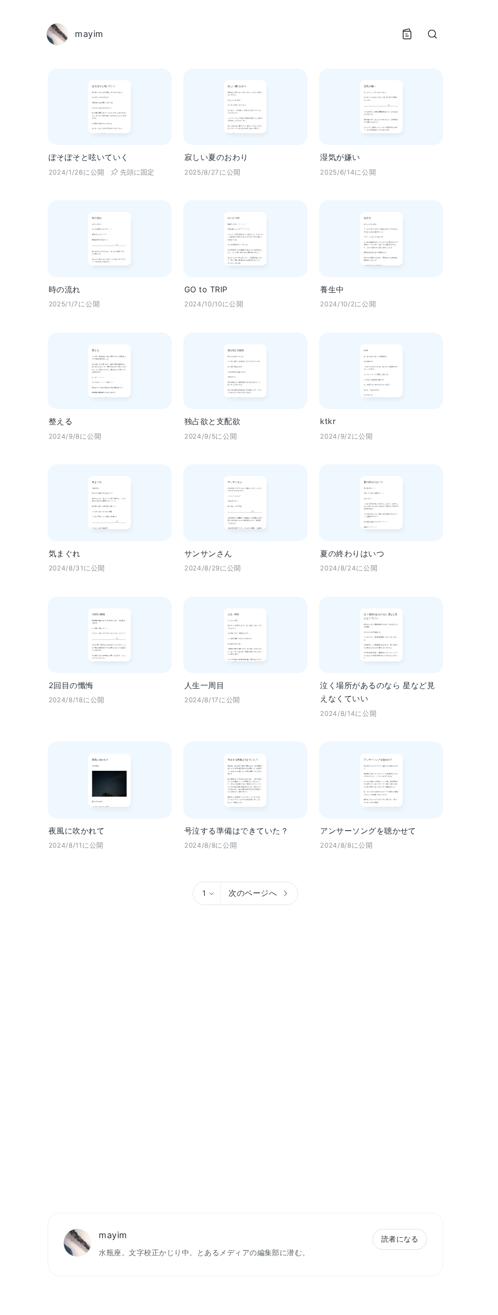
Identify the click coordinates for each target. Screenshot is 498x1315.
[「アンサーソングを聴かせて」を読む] (381, 780)
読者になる (400, 1239)
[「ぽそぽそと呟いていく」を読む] (110, 107)
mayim (113, 1235)
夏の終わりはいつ (352, 553)
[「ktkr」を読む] (381, 371)
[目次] (407, 34)
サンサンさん (208, 553)
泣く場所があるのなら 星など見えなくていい (377, 691)
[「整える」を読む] (110, 371)
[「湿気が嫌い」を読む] (381, 107)
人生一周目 (204, 685)
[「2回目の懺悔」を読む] (110, 635)
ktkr (328, 421)
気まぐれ (65, 553)
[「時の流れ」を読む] (110, 238)
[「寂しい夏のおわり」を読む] (245, 107)
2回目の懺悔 (71, 685)
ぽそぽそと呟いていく (89, 157)
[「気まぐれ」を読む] (110, 502)
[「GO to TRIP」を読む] (245, 238)
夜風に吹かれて (77, 830)
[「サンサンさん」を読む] (245, 502)
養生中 (332, 289)
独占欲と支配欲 (212, 421)
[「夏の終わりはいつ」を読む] (381, 502)
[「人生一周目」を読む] (245, 635)
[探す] (432, 34)
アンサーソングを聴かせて (368, 830)
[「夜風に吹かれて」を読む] (110, 780)
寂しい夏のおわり (216, 157)
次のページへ (253, 893)
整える (60, 421)
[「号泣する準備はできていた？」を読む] (245, 780)
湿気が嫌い (340, 157)
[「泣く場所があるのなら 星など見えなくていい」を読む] (381, 635)
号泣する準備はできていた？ (236, 830)
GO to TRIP (206, 289)
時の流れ (65, 289)
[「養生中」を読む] (381, 238)
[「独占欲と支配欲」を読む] (245, 371)
